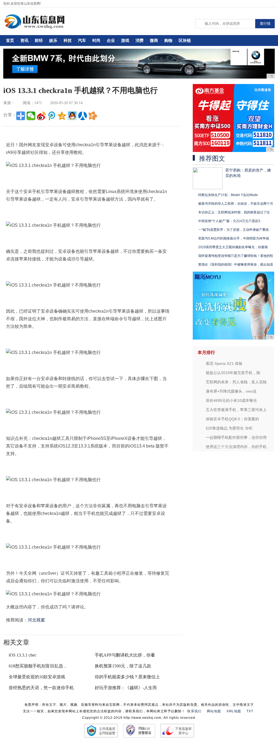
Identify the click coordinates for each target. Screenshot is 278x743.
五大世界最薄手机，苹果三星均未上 (236, 410)
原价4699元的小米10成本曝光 (231, 400)
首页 (10, 40)
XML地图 (233, 711)
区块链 (185, 40)
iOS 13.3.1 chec (22, 655)
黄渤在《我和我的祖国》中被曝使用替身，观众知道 (235, 264)
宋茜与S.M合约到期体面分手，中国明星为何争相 (233, 238)
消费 (139, 40)
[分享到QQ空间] (62, 115)
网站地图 (214, 711)
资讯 (24, 40)
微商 (154, 40)
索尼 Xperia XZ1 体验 (224, 363)
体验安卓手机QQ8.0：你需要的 (232, 419)
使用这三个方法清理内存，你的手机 (236, 446)
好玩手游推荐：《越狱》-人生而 (126, 687)
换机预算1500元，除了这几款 (123, 666)
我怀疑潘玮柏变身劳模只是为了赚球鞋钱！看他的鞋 (235, 256)
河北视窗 (36, 620)
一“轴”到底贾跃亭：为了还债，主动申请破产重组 (233, 230)
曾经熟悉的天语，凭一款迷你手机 (41, 687)
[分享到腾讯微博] (51, 115)
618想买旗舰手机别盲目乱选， (38, 666)
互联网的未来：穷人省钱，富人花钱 (236, 382)
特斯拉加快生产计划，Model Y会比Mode (228, 195)
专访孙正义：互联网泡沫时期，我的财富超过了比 (234, 212)
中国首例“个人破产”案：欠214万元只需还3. (229, 221)
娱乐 (53, 40)
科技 (68, 40)
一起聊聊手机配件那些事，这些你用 (236, 437)
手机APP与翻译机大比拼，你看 (125, 655)
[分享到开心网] (93, 115)
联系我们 (194, 711)
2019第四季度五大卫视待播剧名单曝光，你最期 (233, 247)
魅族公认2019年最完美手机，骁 (233, 373)
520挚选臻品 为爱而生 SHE (229, 428)
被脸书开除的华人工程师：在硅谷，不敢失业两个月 (235, 204)
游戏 (125, 40)
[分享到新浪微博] (41, 115)
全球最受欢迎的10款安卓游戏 (37, 676)
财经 (39, 40)
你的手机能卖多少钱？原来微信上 (127, 676)
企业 (111, 40)
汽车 (82, 40)
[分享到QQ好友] (72, 115)
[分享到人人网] (82, 115)
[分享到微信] (31, 115)
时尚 (96, 40)
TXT (250, 711)
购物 (168, 40)
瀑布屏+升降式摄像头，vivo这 (231, 391)
